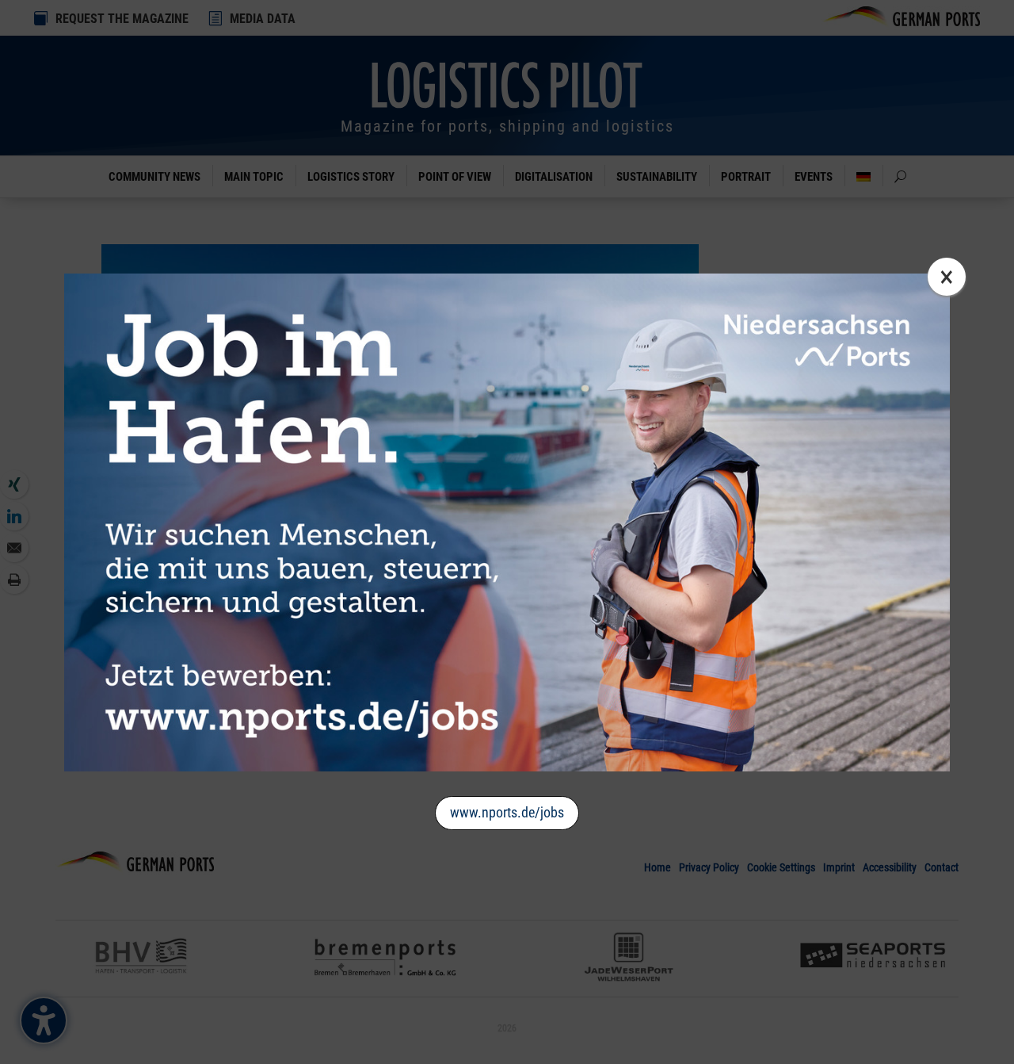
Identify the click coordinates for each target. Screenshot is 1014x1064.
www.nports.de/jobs (507, 812)
